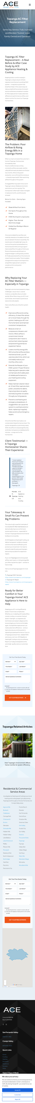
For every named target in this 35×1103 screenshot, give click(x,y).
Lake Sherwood (8, 841)
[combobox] (11, 661)
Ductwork (5, 1061)
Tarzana (21, 834)
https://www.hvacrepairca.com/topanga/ (18, 577)
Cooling (5, 1057)
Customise (17, 1094)
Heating (5, 1059)
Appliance (6, 1064)
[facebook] (3, 1024)
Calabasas (6, 813)
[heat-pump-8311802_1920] (17, 734)
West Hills (22, 856)
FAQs (4, 1068)
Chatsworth (6, 819)
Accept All (17, 1090)
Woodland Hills (23, 865)
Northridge (6, 859)
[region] (17, 1088)
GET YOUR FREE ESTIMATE (17, 920)
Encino (5, 822)
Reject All (17, 1099)
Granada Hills (7, 828)
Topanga (21, 841)
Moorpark (6, 850)
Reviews (5, 1066)
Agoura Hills (6, 807)
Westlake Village (24, 859)
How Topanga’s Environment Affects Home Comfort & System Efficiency (17, 764)
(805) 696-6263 (7, 1045)
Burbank (5, 810)
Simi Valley (22, 825)
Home (4, 1054)
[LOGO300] (11, 1)
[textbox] (9, 661)
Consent (7, 686)
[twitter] (6, 1024)
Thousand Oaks (24, 837)
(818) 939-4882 (7, 1036)
